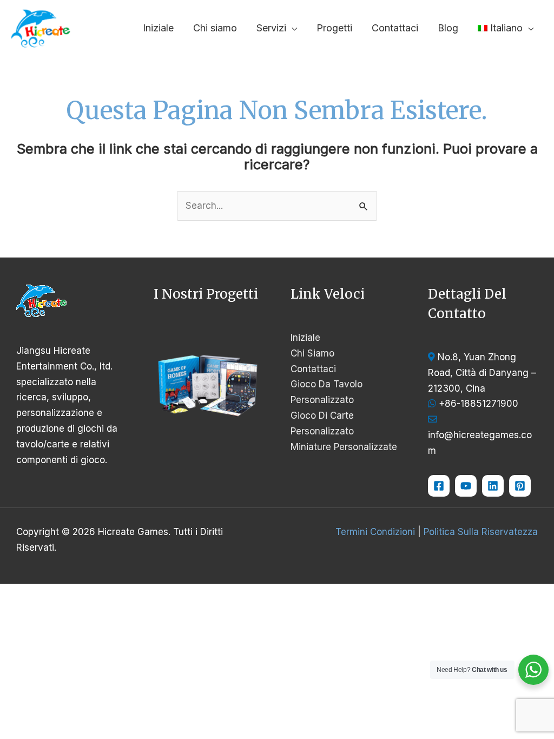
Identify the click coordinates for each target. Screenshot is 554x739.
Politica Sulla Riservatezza (481, 531)
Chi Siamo (312, 353)
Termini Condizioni (375, 531)
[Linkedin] (493, 486)
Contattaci (313, 369)
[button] (291, 28)
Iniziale (305, 337)
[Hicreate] (520, 486)
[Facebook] (439, 486)
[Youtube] (466, 486)
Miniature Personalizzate (344, 446)
